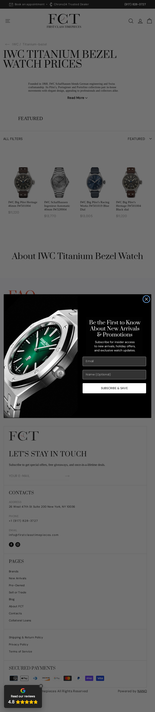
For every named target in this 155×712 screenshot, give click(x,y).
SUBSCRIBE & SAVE (114, 388)
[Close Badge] (41, 686)
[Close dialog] (146, 299)
